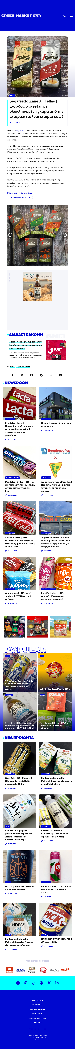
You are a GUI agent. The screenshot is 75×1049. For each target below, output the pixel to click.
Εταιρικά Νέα (10, 419)
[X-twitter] (49, 983)
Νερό (7, 656)
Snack (42, 695)
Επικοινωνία (37, 1005)
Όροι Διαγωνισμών (37, 1009)
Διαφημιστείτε (37, 1000)
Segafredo (20, 130)
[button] (10, 235)
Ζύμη (42, 656)
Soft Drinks (10, 774)
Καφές (12, 95)
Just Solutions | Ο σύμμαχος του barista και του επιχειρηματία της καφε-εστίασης (25, 345)
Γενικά (8, 882)
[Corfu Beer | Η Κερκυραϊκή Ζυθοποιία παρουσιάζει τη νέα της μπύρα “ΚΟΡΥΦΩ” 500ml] (20, 711)
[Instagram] (26, 983)
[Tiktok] (33, 983)
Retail (12, 367)
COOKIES (42, 1029)
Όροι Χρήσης (37, 1014)
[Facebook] (18, 983)
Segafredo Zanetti (23, 367)
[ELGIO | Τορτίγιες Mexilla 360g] (55, 672)
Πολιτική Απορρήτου (37, 1018)
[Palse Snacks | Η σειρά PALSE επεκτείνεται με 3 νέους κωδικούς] (55, 711)
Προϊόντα (9, 695)
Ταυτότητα (37, 1022)
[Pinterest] (41, 983)
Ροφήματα (45, 774)
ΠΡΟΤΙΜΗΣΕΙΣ (34, 1029)
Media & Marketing (12, 477)
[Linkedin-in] (57, 983)
